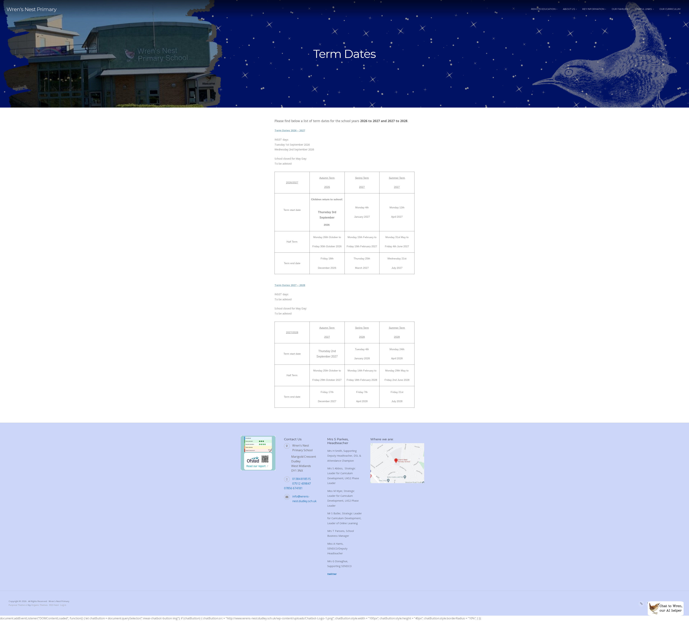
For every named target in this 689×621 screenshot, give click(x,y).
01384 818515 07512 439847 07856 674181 (297, 483)
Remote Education (543, 9)
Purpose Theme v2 (18, 605)
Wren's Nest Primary (31, 9)
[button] (666, 608)
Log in (63, 605)
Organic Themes (39, 605)
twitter (332, 574)
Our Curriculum (669, 9)
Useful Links (643, 9)
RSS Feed (54, 605)
